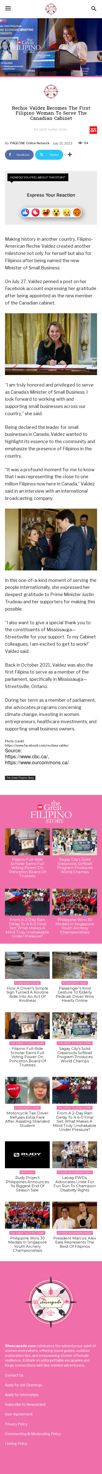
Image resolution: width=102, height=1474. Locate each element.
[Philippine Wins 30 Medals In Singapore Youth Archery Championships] (74, 902)
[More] (70, 155)
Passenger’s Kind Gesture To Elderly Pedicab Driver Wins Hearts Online (75, 994)
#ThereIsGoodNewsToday (75, 1172)
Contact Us (14, 1375)
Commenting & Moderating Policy (33, 1434)
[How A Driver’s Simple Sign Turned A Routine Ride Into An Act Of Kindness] (27, 965)
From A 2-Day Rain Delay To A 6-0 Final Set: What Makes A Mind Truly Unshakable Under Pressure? (27, 927)
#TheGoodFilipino (27, 983)
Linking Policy (16, 1443)
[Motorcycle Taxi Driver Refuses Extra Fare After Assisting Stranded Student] (27, 1090)
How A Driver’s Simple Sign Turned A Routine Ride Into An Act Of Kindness (27, 994)
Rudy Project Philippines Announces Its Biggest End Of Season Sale (27, 1183)
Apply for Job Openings (23, 1385)
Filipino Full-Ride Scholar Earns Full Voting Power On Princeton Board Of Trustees (27, 867)
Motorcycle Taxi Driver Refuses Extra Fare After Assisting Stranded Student (27, 1119)
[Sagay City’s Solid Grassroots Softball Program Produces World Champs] (74, 841)
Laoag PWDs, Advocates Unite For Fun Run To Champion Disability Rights (74, 1183)
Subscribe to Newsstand (25, 1404)
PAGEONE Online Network (30, 143)
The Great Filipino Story (50, 129)
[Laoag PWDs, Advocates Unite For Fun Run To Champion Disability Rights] (74, 1154)
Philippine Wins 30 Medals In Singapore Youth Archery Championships (74, 925)
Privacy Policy (16, 1424)
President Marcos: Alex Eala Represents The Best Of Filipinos (74, 1242)
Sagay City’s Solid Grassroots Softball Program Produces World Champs (75, 865)
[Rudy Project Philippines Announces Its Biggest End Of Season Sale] (27, 1154)
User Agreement (19, 1414)
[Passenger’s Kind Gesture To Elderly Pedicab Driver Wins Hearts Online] (74, 965)
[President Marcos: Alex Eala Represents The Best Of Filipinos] (74, 1215)
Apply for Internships (22, 1395)
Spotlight (27, 1172)
